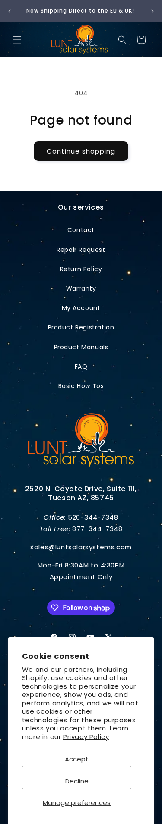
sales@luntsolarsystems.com (81, 546)
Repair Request (81, 249)
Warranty (81, 288)
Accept (77, 759)
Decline (77, 781)
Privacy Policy (86, 736)
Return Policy (81, 269)
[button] (17, 39)
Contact (81, 230)
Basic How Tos (81, 386)
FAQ (81, 366)
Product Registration (81, 327)
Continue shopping (81, 151)
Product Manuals (81, 347)
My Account (81, 308)
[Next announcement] (152, 11)
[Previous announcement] (9, 11)
